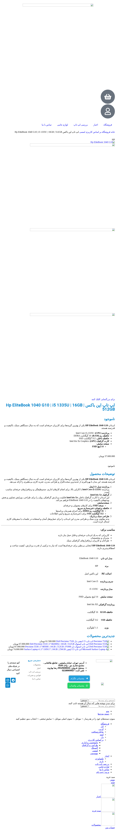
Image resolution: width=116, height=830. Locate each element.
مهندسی (94, 753)
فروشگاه (108, 125)
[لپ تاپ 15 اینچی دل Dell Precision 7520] (101, 641)
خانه (112, 132)
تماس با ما (46, 125)
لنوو (102, 734)
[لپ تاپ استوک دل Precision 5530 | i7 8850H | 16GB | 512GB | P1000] (99, 646)
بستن (112, 780)
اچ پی (101, 729)
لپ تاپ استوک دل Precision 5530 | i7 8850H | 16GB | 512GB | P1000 (57, 646)
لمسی (82, 132)
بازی (101, 761)
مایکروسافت (97, 732)
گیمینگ (94, 748)
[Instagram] (7, 680)
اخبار (95, 125)
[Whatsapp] (7, 685)
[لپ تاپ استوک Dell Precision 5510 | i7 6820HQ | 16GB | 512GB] (99, 644)
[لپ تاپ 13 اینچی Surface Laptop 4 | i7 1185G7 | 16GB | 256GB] (95, 649)
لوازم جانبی (62, 125)
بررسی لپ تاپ (81, 125)
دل (102, 737)
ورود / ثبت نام (102, 772)
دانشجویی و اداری (89, 742)
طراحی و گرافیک (90, 745)
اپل (102, 726)
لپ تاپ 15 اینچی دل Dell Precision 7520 (74, 641)
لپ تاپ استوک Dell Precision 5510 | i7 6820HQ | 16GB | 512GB (59, 644)
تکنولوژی (99, 758)
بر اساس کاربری (93, 132)
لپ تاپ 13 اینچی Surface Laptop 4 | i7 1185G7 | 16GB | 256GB (52, 649)
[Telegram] (13, 680)
